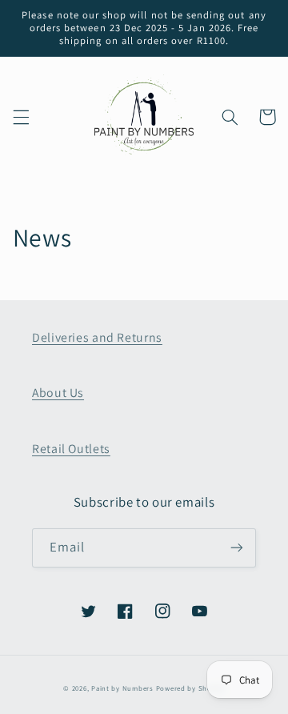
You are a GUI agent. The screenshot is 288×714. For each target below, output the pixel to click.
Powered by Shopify (190, 688)
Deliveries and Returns (97, 337)
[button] (20, 116)
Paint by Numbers (122, 688)
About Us (58, 392)
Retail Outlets (71, 448)
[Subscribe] (236, 548)
